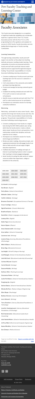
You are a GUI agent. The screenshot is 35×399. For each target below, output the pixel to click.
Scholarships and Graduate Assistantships (12, 396)
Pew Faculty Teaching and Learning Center (16, 8)
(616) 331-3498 (5, 363)
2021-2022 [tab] (14, 174)
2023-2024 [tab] (23, 171)
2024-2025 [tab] (14, 171)
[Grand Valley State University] (13, 2)
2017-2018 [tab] (23, 177)
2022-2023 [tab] (5, 174)
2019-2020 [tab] (5, 177)
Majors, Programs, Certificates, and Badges (12, 390)
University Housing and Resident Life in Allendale (14, 393)
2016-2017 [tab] (5, 180)
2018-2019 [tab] (14, 177)
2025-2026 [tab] (5, 171)
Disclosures (28, 379)
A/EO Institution (8, 379)
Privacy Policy (19, 379)
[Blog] (3, 371)
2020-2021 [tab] (23, 174)
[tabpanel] (17, 257)
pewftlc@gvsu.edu (6, 365)
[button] (32, 1)
